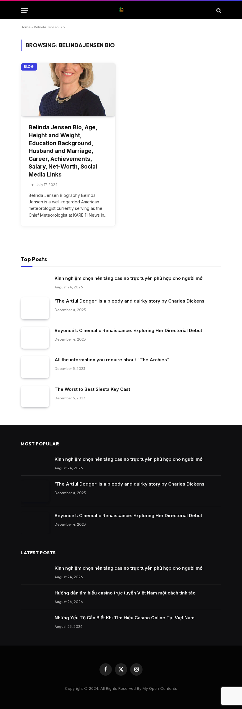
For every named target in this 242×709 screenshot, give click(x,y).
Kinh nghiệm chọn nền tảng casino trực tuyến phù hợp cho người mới (129, 278)
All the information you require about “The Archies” (112, 359)
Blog (29, 67)
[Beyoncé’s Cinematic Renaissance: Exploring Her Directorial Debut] (35, 338)
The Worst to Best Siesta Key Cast (92, 389)
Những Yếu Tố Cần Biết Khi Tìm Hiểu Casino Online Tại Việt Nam (124, 617)
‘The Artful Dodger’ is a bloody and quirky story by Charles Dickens (130, 301)
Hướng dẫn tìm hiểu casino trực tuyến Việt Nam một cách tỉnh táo (125, 593)
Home (25, 27)
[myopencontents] (121, 10)
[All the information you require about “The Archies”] (35, 367)
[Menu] (24, 10)
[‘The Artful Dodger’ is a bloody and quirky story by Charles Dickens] (35, 308)
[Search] (218, 10)
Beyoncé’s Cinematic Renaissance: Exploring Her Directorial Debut (128, 330)
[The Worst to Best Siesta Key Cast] (35, 396)
